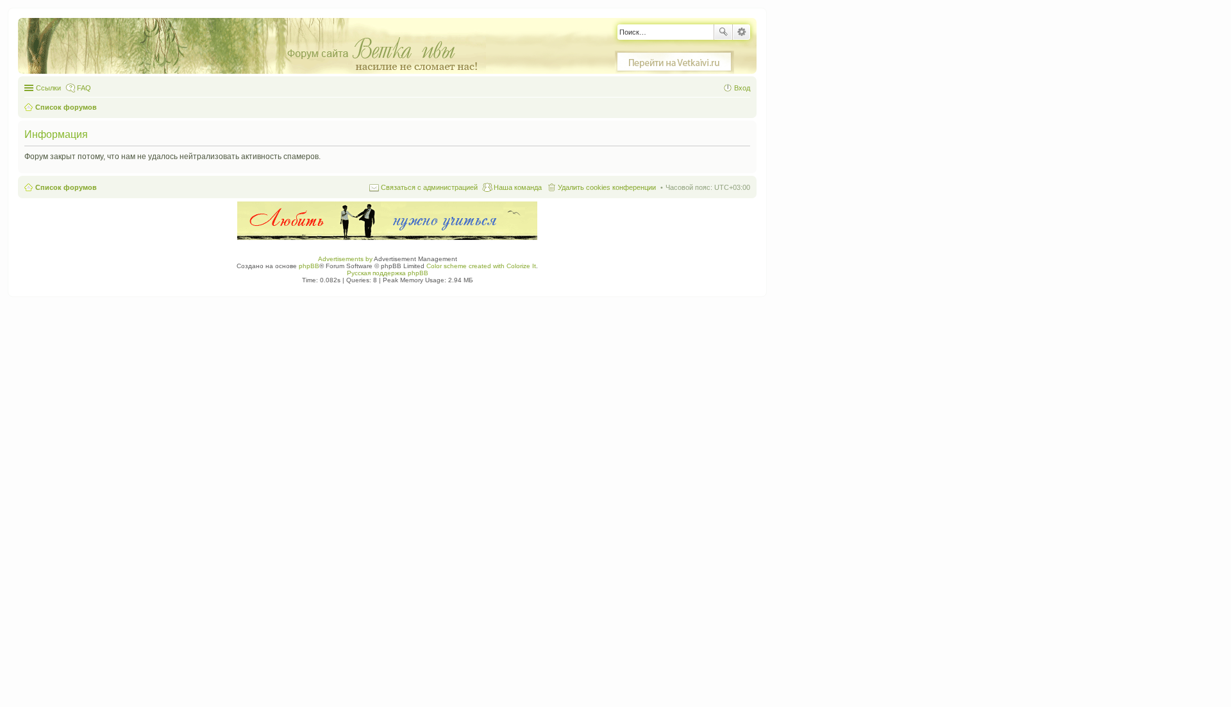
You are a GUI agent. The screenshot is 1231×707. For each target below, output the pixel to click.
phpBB (309, 265)
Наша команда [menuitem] (518, 187)
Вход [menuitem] (742, 88)
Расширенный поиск (741, 32)
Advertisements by (345, 258)
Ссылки (48, 88)
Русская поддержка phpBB (387, 273)
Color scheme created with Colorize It (481, 265)
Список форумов (66, 187)
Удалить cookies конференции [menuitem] (607, 187)
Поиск (723, 32)
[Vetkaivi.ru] (674, 62)
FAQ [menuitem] (84, 88)
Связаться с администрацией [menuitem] (429, 187)
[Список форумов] (258, 46)
